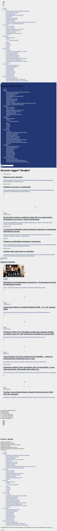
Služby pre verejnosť (9, 76)
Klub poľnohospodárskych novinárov (16, 58)
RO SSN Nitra (9, 69)
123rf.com (50, 527)
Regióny (5, 36)
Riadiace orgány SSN (12, 18)
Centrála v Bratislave (11, 66)
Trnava (8, 46)
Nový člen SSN (10, 27)
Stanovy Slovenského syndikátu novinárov (18, 11)
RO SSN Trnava (10, 73)
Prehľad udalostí (13, 40)
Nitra (7, 41)
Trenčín (8, 44)
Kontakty (5, 64)
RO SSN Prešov (10, 71)
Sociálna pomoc (10, 20)
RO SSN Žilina (10, 75)
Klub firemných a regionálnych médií (16, 51)
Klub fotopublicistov (11, 54)
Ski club (8, 62)
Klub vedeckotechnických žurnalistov (16, 61)
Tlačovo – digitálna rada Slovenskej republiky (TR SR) (21, 22)
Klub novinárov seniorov (13, 57)
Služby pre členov (11, 32)
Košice (8, 39)
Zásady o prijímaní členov (13, 30)
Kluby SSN (9, 16)
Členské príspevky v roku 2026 (14, 29)
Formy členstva (10, 26)
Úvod (4, 8)
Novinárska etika (10, 13)
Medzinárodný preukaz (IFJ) (14, 33)
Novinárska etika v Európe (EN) (14, 15)
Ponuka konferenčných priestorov (15, 79)
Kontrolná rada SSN (11, 19)
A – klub (8, 50)
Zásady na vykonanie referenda (15, 23)
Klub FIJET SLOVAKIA (12, 52)
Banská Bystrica (10, 37)
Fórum (8, 34)
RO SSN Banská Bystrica (12, 65)
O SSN (5, 9)
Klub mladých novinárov (13, 55)
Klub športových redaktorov (14, 59)
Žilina (7, 47)
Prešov (8, 43)
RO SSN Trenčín (10, 72)
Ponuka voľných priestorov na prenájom (17, 80)
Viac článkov (4, 258)
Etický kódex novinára (12, 12)
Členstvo (5, 25)
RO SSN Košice (10, 68)
